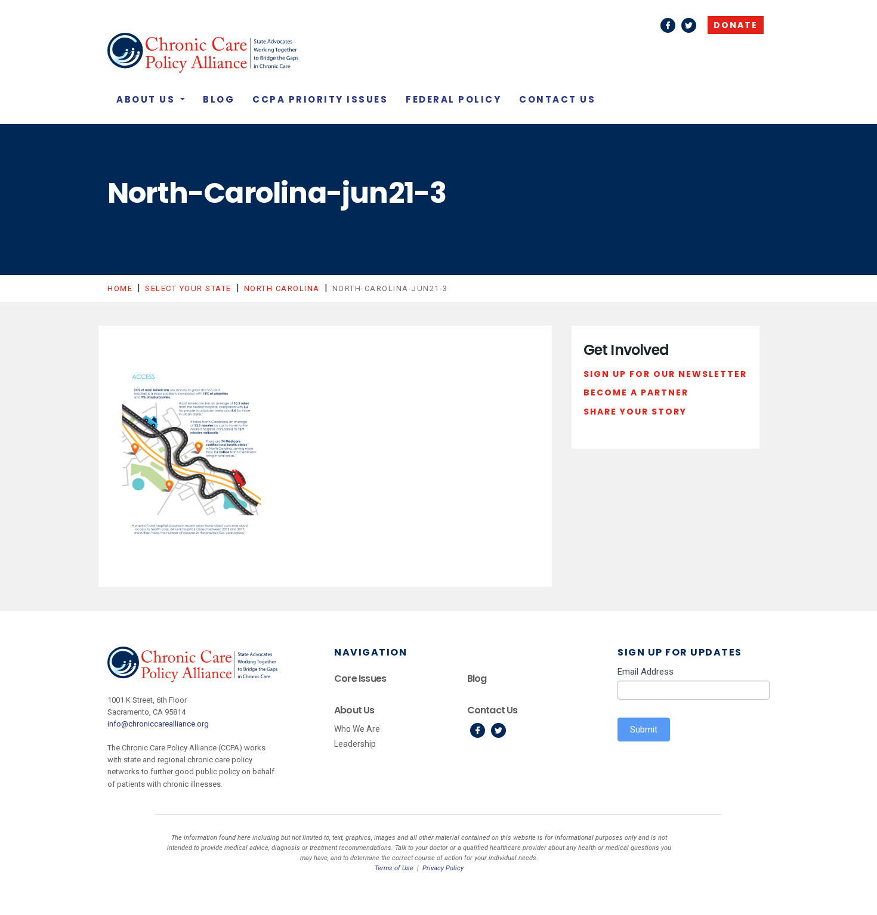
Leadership (355, 744)
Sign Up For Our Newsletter (665, 374)
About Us (147, 99)
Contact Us (557, 99)
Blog (218, 99)
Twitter (688, 25)
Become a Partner (635, 392)
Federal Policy (453, 99)
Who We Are (357, 729)
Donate (736, 25)
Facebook (667, 25)
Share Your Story (635, 412)
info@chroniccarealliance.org (158, 723)
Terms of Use (394, 868)
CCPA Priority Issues (320, 99)
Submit (643, 729)
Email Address (645, 671)
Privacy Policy (443, 868)
